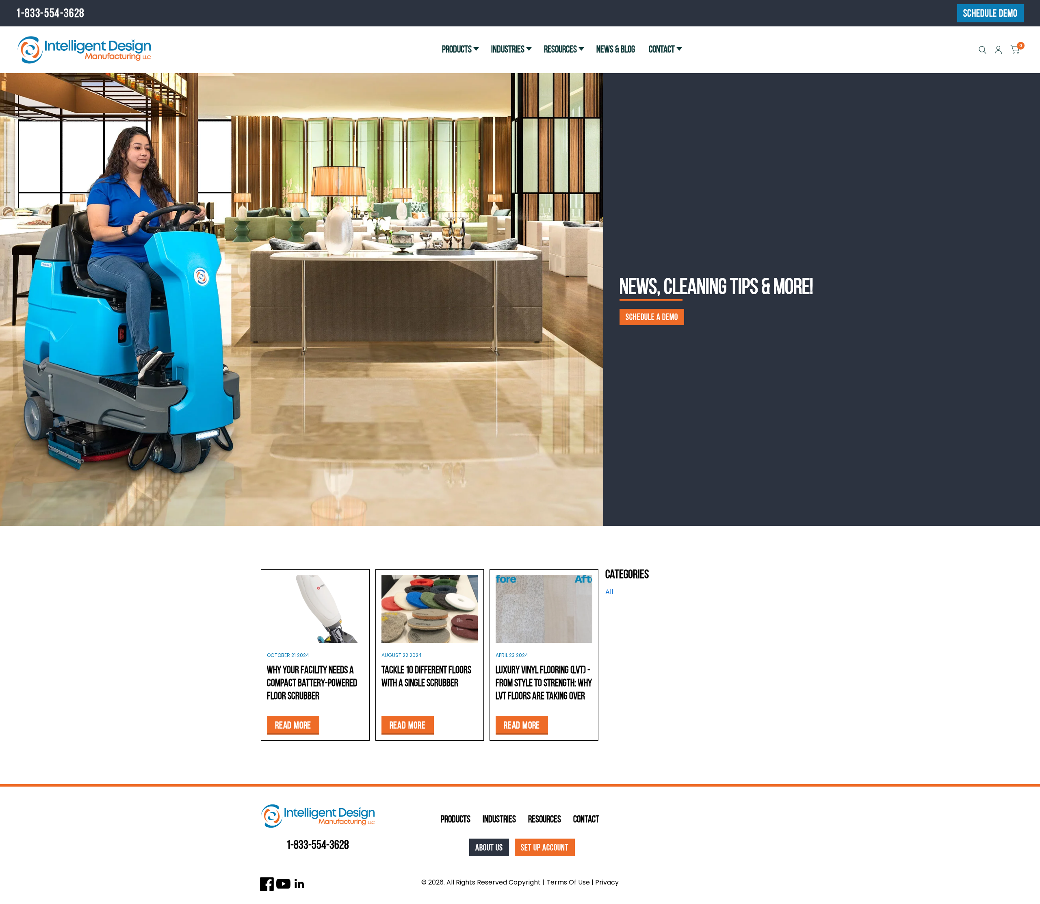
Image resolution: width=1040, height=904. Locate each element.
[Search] (982, 49)
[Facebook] (267, 884)
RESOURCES (560, 49)
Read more (293, 725)
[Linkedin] (299, 884)
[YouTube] (283, 884)
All (609, 591)
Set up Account (545, 847)
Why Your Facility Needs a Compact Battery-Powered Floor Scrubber (312, 682)
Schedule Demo (990, 13)
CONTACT (662, 49)
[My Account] (998, 49)
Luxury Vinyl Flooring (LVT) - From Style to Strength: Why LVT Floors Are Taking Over (544, 682)
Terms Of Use (568, 882)
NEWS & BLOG (615, 49)
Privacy (607, 882)
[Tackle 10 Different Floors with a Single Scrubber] (429, 609)
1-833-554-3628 (50, 13)
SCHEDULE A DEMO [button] (652, 316)
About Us (489, 847)
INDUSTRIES (507, 49)
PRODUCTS (457, 49)
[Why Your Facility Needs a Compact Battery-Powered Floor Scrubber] (315, 609)
